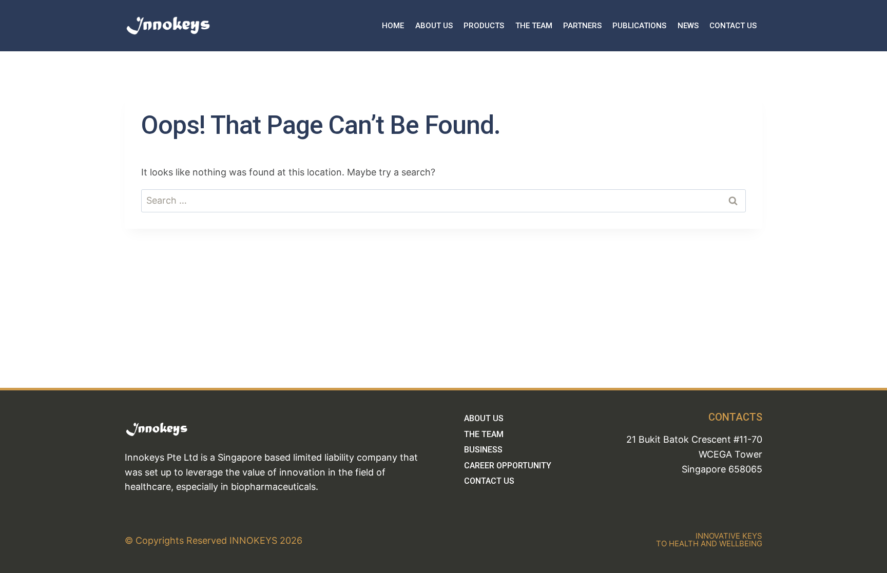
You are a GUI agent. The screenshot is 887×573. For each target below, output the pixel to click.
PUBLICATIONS (639, 25)
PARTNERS (582, 25)
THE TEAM (533, 25)
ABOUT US (434, 25)
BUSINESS (483, 450)
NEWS (688, 25)
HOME (393, 25)
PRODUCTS (484, 25)
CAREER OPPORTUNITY (507, 465)
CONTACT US (733, 25)
